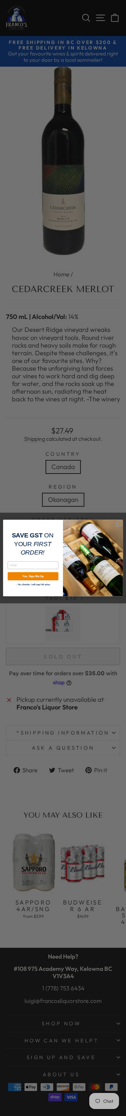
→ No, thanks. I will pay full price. (32, 584)
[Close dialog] (118, 523)
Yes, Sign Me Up (33, 576)
